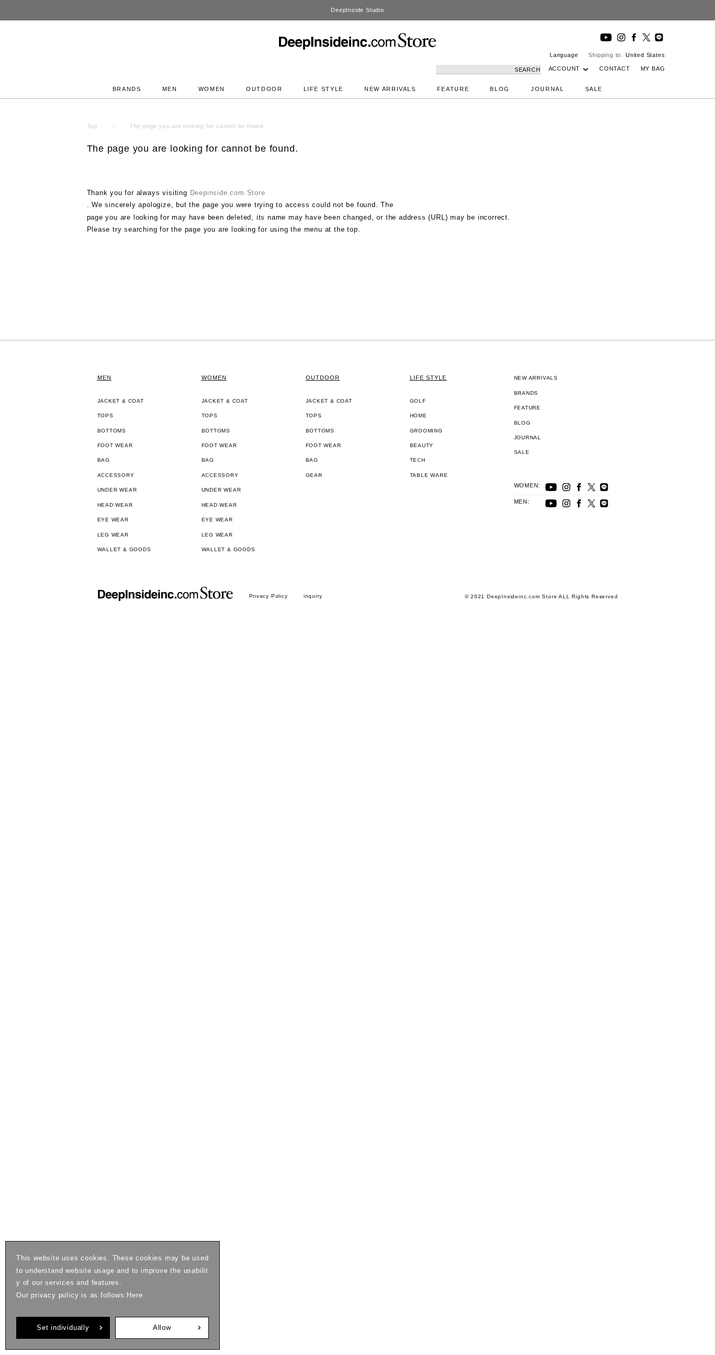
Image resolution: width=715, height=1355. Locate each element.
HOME (418, 415)
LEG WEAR (113, 535)
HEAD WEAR (115, 505)
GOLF (418, 401)
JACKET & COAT (120, 401)
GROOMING (426, 431)
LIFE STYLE (324, 89)
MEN (169, 89)
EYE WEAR (113, 519)
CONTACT (614, 68)
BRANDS (127, 89)
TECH (418, 460)
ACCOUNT (564, 68)
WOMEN (211, 89)
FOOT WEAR (115, 445)
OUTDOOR (264, 89)
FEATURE (453, 89)
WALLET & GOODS (124, 549)
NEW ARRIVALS (390, 89)
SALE (594, 89)
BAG (103, 460)
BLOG (500, 89)
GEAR (314, 475)
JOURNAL (547, 89)
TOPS (105, 415)
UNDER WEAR (117, 490)
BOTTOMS (112, 431)
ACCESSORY (116, 475)
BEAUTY (422, 445)
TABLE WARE (429, 475)
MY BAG (653, 68)
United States (645, 55)
